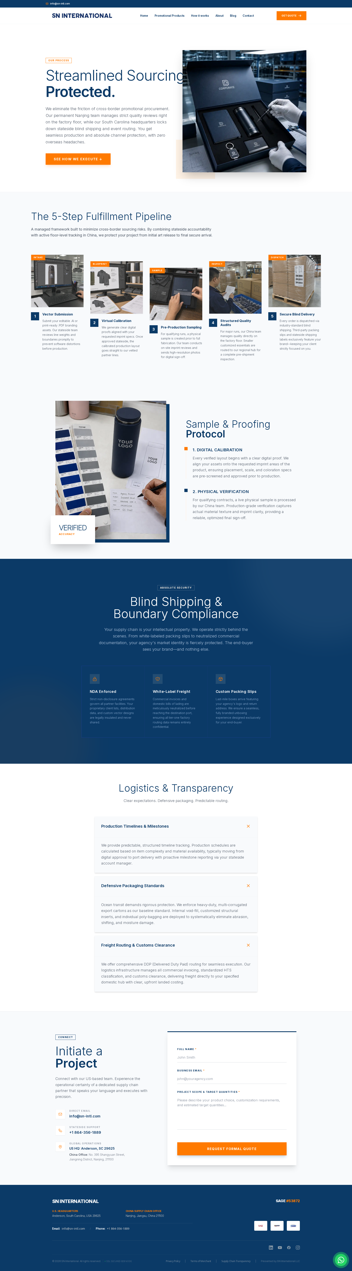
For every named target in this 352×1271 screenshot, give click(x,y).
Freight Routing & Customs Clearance (138, 945)
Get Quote (289, 15)
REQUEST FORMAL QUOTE (232, 1149)
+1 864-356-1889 (85, 1132)
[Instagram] (298, 1248)
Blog (233, 15)
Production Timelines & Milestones (135, 826)
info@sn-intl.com (60, 3)
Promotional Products (170, 15)
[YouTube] (280, 1248)
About (220, 15)
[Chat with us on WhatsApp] (341, 1260)
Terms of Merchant (200, 1261)
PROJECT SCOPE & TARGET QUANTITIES (208, 1091)
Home (144, 15)
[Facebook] (289, 1248)
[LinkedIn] (271, 1248)
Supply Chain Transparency (236, 1261)
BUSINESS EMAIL (191, 1070)
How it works (200, 15)
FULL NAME (187, 1049)
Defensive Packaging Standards (132, 885)
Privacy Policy (173, 1261)
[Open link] (81, 16)
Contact (248, 15)
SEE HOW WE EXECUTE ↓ (78, 159)
